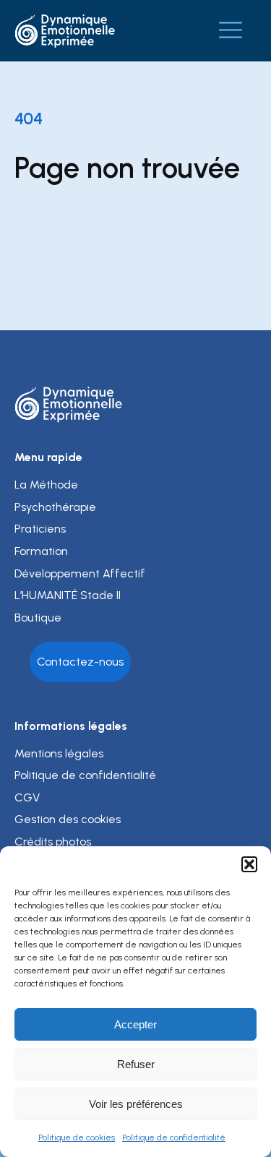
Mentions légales (58, 753)
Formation (41, 551)
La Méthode (46, 484)
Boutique (37, 617)
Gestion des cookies (67, 819)
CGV (27, 797)
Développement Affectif (79, 573)
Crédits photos (52, 841)
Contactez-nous (80, 661)
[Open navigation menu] (230, 30)
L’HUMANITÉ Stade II (67, 595)
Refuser (136, 1064)
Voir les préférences (136, 1104)
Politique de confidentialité (173, 1137)
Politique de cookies (76, 1137)
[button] (249, 864)
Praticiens (40, 529)
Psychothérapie (55, 507)
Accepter (135, 1024)
